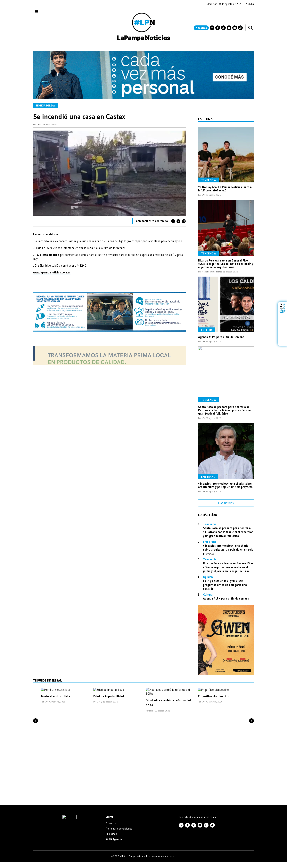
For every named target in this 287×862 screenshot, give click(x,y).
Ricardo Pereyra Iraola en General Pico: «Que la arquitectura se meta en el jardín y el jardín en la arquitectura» (225, 264)
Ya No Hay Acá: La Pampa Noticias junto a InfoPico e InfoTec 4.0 (225, 188)
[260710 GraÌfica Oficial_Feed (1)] (226, 674)
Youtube (229, 27)
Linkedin (234, 27)
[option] (65, 696)
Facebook (217, 27)
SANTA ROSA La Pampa (229, 13)
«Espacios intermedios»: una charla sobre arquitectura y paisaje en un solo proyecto (225, 485)
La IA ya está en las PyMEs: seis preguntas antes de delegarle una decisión (225, 585)
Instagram (212, 27)
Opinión (208, 577)
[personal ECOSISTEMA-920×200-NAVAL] (143, 98)
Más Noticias (226, 503)
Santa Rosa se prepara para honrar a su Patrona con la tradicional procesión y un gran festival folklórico (224, 410)
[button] (35, 714)
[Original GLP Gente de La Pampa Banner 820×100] (109, 364)
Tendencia (208, 180)
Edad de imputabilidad (108, 696)
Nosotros (201, 27)
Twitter (223, 27)
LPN (39, 124)
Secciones (47, 11)
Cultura (206, 330)
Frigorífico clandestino (213, 696)
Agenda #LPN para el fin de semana (221, 337)
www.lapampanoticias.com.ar (51, 272)
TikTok (240, 27)
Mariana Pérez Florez (212, 271)
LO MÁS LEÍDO (207, 515)
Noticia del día (45, 105)
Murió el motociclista (55, 696)
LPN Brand (208, 476)
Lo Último (205, 119)
